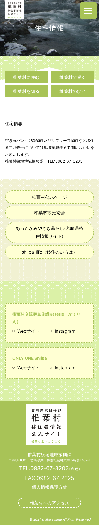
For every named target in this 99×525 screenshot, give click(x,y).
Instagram (65, 331)
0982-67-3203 (68, 161)
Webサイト (28, 331)
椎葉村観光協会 (49, 212)
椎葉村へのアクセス (49, 502)
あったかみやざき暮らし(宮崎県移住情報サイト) (49, 232)
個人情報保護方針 (49, 487)
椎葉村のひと (72, 91)
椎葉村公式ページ (49, 197)
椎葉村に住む (26, 77)
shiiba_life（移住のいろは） (49, 252)
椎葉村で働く (72, 77)
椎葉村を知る (26, 91)
